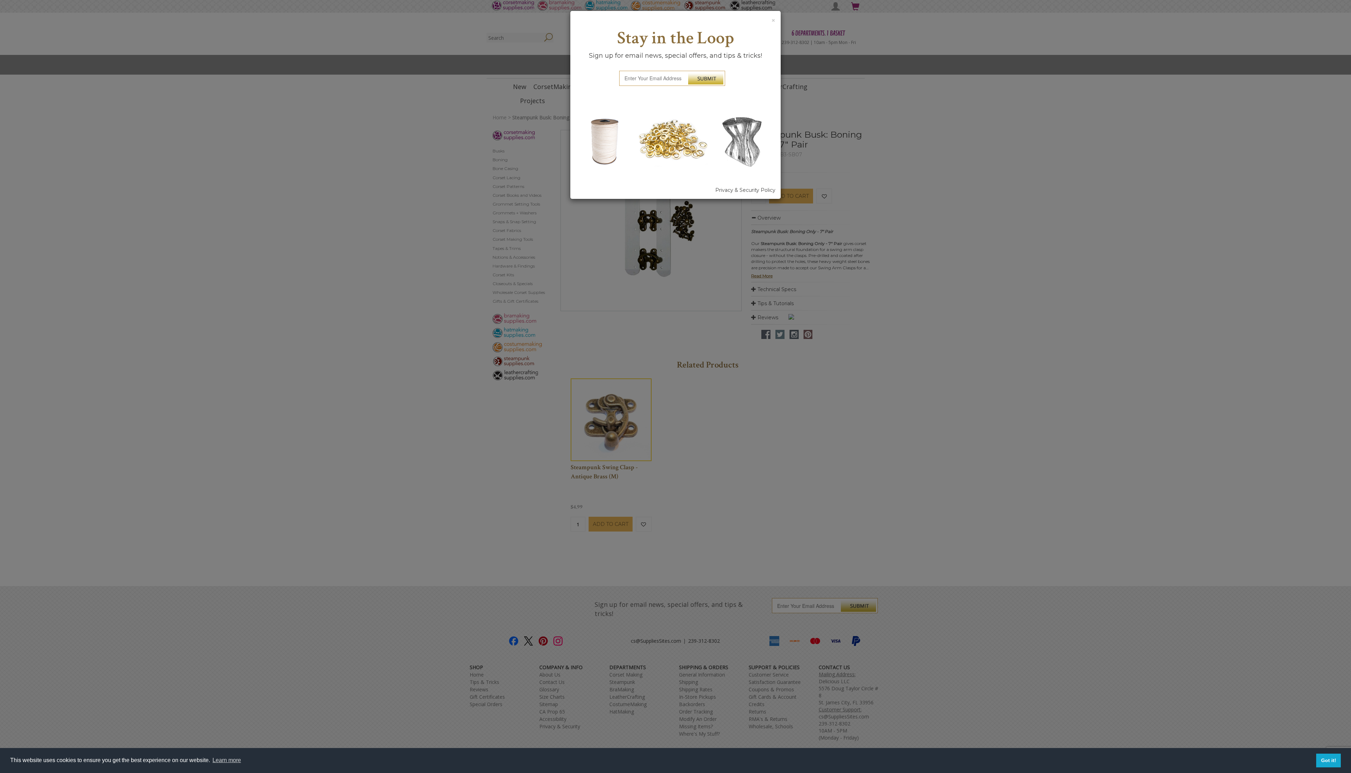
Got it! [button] (1328, 760)
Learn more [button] (227, 760)
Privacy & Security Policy (745, 190)
